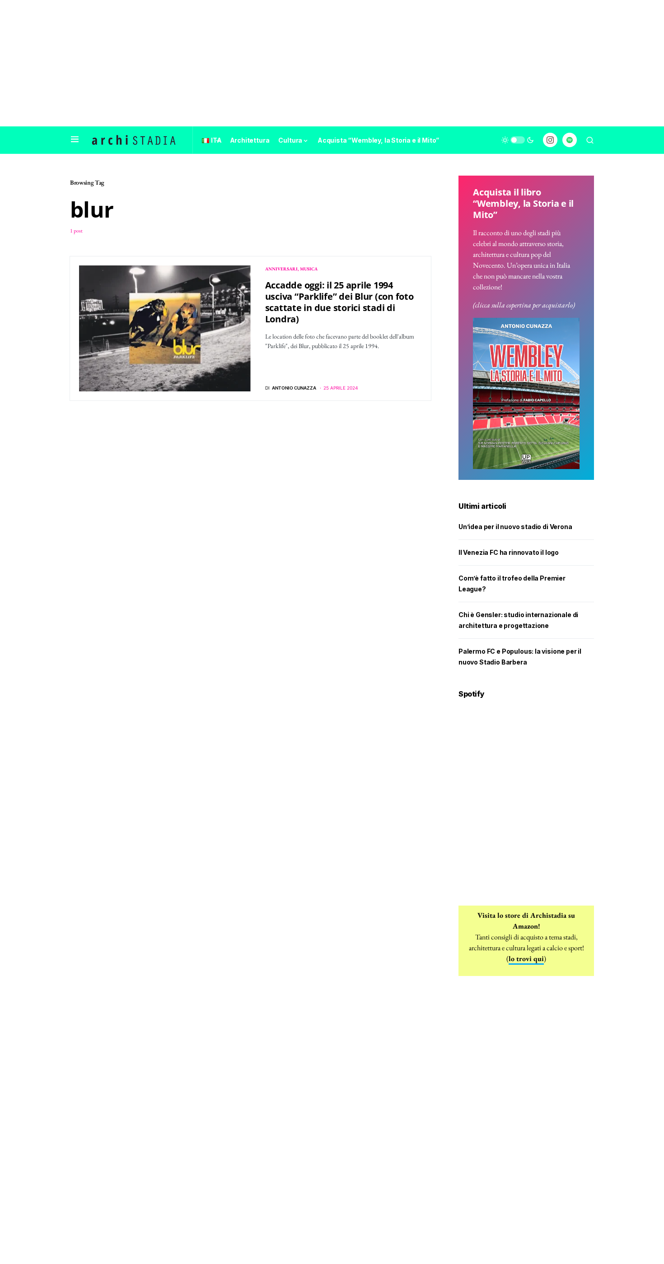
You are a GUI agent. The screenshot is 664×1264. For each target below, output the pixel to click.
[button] (74, 140)
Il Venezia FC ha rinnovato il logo (508, 552)
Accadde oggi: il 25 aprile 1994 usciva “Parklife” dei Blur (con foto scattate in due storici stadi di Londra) (339, 302)
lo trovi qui (526, 958)
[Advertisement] (332, 63)
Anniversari (281, 269)
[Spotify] (569, 140)
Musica (309, 269)
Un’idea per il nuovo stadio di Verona (515, 526)
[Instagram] (550, 140)
